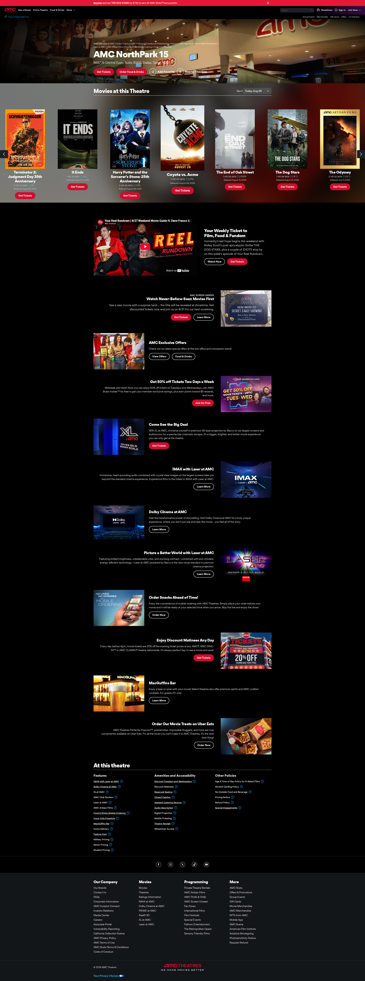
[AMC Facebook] (158, 864)
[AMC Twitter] (182, 864)
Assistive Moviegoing (242, 933)
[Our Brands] (182, 967)
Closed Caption (162, 797)
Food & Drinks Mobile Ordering (110, 813)
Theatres (144, 892)
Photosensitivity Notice (243, 938)
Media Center (101, 915)
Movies (143, 887)
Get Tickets (103, 71)
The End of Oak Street (235, 172)
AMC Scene (236, 924)
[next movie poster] (361, 154)
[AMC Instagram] (170, 864)
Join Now (353, 10)
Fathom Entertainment (197, 924)
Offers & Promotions (241, 892)
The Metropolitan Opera (197, 928)
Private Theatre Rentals (197, 887)
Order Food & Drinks (132, 71)
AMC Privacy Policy (105, 938)
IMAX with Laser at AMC (106, 781)
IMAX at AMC (147, 901)
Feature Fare (100, 834)
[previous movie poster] (4, 154)
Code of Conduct (103, 951)
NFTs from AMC (239, 915)
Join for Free (202, 402)
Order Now (158, 614)
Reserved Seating (163, 792)
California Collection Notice (109, 933)
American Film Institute (243, 928)
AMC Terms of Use (104, 942)
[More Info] (29, 185)
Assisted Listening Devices (168, 802)
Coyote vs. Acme (182, 174)
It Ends (78, 172)
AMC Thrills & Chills (195, 896)
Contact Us (100, 892)
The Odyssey (340, 172)
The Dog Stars (287, 172)
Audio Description (163, 807)
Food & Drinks (57, 10)
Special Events (192, 919)
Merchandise (322, 17)
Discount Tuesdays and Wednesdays (173, 781)
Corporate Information (106, 901)
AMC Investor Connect (107, 906)
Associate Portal (103, 924)
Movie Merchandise (241, 906)
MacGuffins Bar (102, 823)
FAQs (97, 896)
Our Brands (100, 887)
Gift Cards (334, 17)
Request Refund (239, 942)
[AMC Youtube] (206, 864)
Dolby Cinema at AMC (105, 786)
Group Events (309, 17)
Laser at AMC (146, 924)
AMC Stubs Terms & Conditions (111, 947)
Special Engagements (226, 807)
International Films (194, 910)
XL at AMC (145, 919)
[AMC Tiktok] (194, 864)
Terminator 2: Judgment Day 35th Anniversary (25, 176)
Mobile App (236, 919)
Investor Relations (104, 910)
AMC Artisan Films (194, 892)
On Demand (354, 17)
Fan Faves (189, 906)
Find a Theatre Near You (18, 17)
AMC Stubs (236, 887)
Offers (343, 17)
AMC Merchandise (240, 910)
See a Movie (24, 10)
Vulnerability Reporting (107, 928)
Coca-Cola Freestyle (104, 818)
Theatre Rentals (162, 823)
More (69, 10)
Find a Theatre (40, 10)
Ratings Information (150, 896)
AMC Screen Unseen (196, 901)
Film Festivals (191, 915)
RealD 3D (144, 915)
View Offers (159, 356)
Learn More (203, 317)
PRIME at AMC (147, 910)
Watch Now (214, 261)
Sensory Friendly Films (197, 933)
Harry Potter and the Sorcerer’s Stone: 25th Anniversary (130, 176)
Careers (98, 919)
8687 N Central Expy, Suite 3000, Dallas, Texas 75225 (132, 62)
